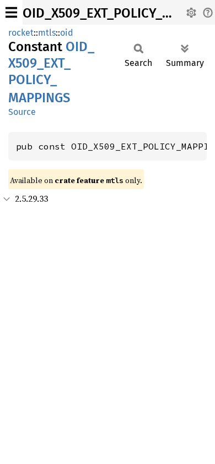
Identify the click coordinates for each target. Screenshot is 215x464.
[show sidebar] (11, 12)
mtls (47, 32)
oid (66, 32)
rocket (21, 32)
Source (22, 112)
